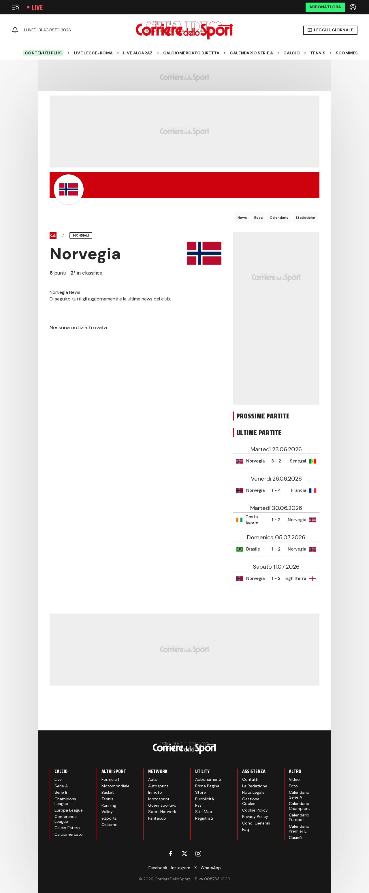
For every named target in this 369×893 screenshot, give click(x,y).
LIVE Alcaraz (138, 53)
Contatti (250, 779)
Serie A (61, 786)
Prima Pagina (207, 786)
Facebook (157, 867)
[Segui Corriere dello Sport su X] (184, 853)
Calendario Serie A (251, 53)
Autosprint (158, 786)
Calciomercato (68, 834)
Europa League (68, 810)
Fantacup (157, 818)
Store (200, 792)
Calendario (279, 217)
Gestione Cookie (250, 801)
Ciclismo (109, 824)
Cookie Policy (255, 810)
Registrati (204, 818)
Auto (152, 779)
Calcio (291, 53)
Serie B (60, 792)
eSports (109, 818)
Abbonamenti (208, 779)
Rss (198, 805)
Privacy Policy (255, 816)
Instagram (180, 867)
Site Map (203, 811)
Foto (293, 786)
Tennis (317, 53)
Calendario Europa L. (299, 817)
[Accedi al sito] (353, 7)
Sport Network (162, 811)
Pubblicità (204, 798)
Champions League (65, 801)
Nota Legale (253, 792)
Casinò (295, 837)
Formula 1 (110, 779)
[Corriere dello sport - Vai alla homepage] (184, 30)
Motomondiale (115, 786)
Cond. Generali (256, 823)
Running (108, 805)
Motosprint (159, 798)
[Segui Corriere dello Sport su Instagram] (198, 853)
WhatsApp (211, 867)
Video (294, 779)
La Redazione (254, 786)
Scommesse (349, 53)
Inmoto (155, 792)
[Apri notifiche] (15, 30)
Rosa (258, 217)
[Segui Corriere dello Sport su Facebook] (170, 853)
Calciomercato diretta (191, 53)
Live (37, 7)
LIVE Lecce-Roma (93, 53)
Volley (107, 811)
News (242, 217)
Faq (245, 829)
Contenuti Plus (43, 53)
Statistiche (305, 217)
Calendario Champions (299, 806)
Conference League (65, 819)
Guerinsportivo (162, 805)
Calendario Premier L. (299, 829)
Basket (107, 792)
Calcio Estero (67, 827)
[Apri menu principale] (16, 7)
